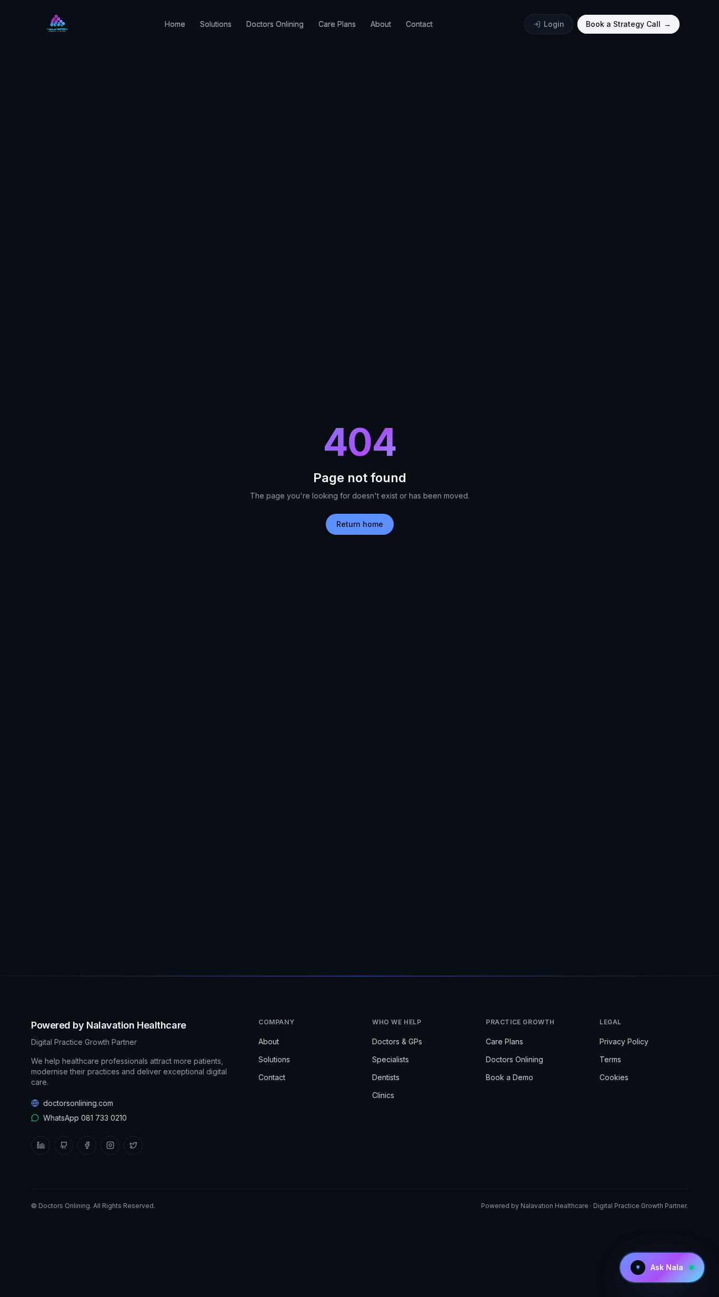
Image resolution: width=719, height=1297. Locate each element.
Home (175, 23)
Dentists (386, 1077)
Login (554, 23)
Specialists (390, 1059)
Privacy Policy (624, 1041)
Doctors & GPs (397, 1041)
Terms (610, 1059)
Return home (359, 524)
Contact (419, 23)
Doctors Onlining (275, 23)
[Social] (40, 1145)
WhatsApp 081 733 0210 (85, 1117)
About (381, 23)
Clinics (383, 1095)
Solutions (216, 23)
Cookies (614, 1077)
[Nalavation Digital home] (56, 24)
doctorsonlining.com (78, 1103)
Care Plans (337, 23)
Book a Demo (509, 1077)
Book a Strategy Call (628, 23)
